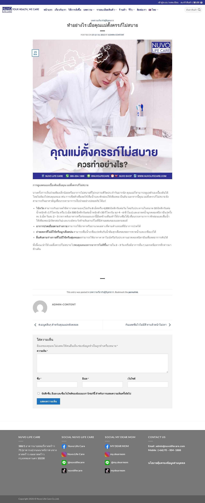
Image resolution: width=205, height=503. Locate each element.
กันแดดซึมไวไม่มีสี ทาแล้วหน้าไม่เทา (146, 324)
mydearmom (117, 470)
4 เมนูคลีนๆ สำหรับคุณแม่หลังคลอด (58, 324)
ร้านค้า (122, 9)
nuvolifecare (75, 470)
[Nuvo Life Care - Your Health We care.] (20, 10)
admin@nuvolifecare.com (170, 446)
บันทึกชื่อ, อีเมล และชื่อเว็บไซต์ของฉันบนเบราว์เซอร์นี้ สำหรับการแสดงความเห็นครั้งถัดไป (86, 393)
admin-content (116, 35)
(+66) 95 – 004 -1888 (169, 450)
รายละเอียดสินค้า (106, 9)
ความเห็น (42, 351)
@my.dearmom (119, 462)
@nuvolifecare (76, 462)
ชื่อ (39, 378)
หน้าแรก (48, 9)
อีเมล (85, 378)
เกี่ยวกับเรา (60, 9)
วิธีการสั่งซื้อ (74, 9)
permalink (133, 292)
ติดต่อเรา (141, 9)
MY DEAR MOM (119, 446)
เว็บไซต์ (131, 378)
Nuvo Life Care (76, 446)
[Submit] (199, 10)
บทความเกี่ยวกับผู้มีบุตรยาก (102, 20)
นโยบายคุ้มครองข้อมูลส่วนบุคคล (166, 462)
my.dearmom (117, 454)
